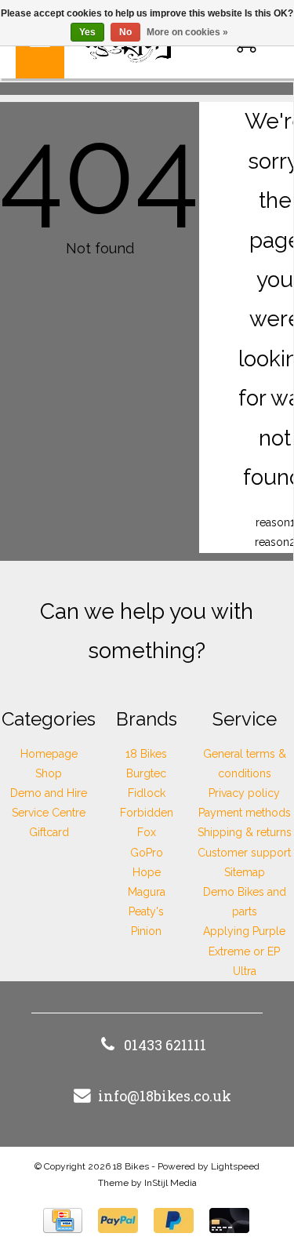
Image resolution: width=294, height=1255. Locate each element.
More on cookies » (187, 32)
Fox (146, 832)
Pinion (146, 931)
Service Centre (48, 812)
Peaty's (146, 911)
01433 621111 (165, 1044)
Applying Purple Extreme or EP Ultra (244, 951)
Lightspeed (235, 1166)
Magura (146, 892)
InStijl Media (170, 1182)
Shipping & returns (245, 832)
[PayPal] (118, 1220)
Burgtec (146, 773)
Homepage (49, 754)
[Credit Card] (62, 1220)
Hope (146, 872)
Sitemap (244, 872)
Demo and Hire (48, 793)
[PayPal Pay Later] (174, 1220)
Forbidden (146, 812)
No (125, 32)
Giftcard (49, 832)
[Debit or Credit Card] (229, 1220)
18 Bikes (146, 754)
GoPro (146, 852)
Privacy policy (244, 793)
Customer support (244, 852)
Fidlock (146, 793)
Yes (87, 32)
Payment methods (244, 812)
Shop (48, 773)
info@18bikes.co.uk (164, 1095)
